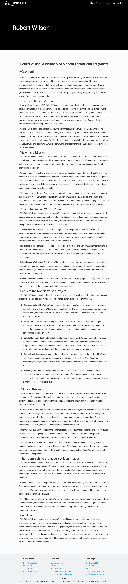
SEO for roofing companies (95, 574)
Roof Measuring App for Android (62, 574)
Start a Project (96, 3)
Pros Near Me (28, 566)
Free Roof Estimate (30, 571)
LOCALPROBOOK (19, 3)
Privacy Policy (90, 566)
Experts (53, 566)
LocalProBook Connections (95, 571)
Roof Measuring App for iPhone (61, 571)
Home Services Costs (30, 563)
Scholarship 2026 (92, 563)
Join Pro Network (57, 563)
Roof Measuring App (58, 568)
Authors (88, 568)
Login (107, 3)
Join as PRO (118, 3)
